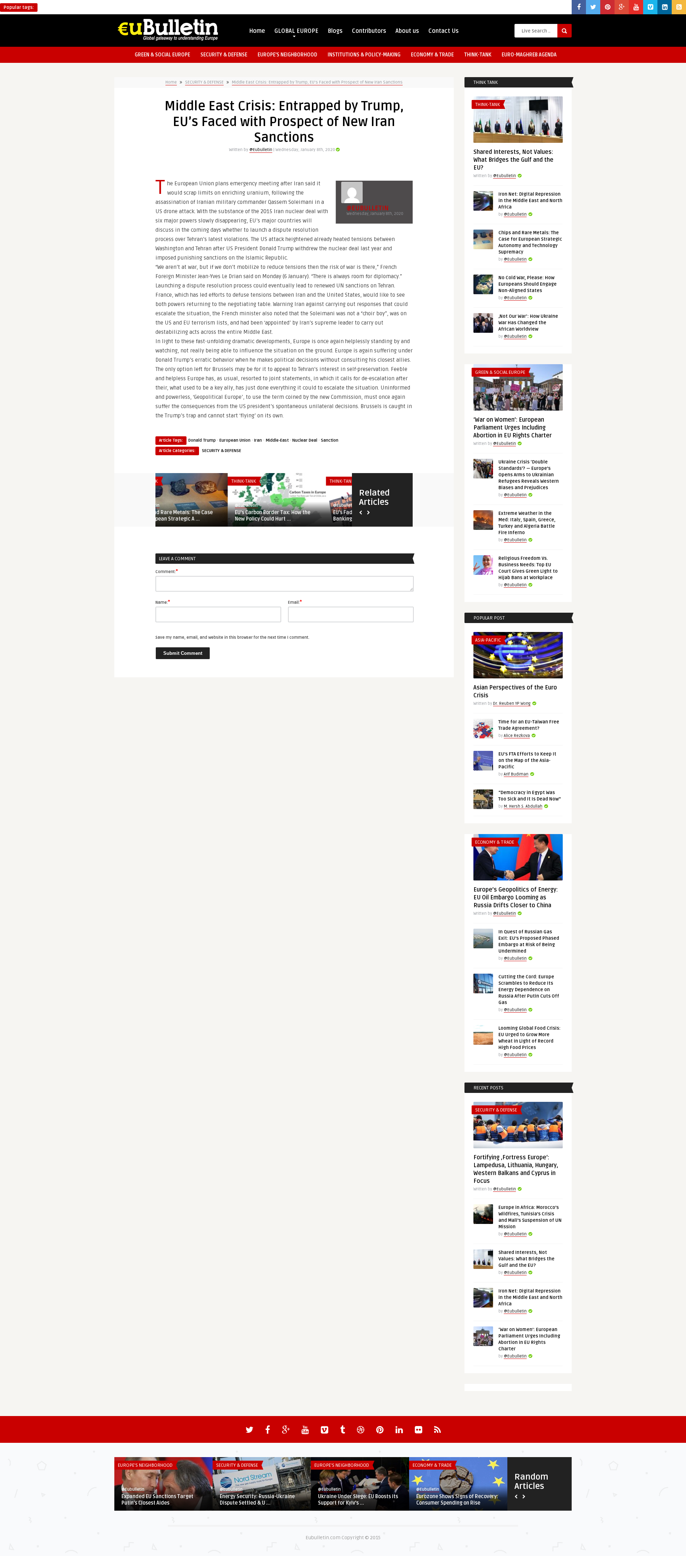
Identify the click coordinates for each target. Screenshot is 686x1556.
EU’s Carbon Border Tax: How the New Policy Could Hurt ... (200, 516)
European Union (234, 440)
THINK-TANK (477, 55)
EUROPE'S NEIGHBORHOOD (145, 1465)
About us (407, 31)
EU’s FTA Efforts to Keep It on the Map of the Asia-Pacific (527, 760)
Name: (162, 602)
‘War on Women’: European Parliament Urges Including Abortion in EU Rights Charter (512, 427)
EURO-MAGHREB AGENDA (529, 55)
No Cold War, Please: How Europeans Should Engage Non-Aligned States (527, 284)
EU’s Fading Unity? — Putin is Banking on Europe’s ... (294, 516)
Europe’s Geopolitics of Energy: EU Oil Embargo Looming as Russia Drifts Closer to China (515, 897)
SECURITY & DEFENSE (223, 55)
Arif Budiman (516, 774)
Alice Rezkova (517, 735)
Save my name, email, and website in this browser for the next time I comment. (232, 637)
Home (257, 31)
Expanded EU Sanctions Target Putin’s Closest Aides (157, 1500)
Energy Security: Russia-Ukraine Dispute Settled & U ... (257, 1500)
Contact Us (443, 31)
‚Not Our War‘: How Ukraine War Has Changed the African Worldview (528, 322)
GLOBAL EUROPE (296, 31)
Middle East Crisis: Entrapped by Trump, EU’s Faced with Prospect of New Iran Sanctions (317, 82)
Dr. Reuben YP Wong (512, 703)
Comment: (166, 571)
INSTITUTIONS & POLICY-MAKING (364, 55)
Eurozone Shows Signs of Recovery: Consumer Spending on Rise (457, 1500)
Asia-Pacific (488, 640)
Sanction (329, 440)
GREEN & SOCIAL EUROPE (162, 55)
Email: (295, 602)
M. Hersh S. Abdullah (523, 806)
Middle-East (277, 440)
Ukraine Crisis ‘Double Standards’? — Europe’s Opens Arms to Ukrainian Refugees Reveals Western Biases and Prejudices (528, 475)
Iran (258, 440)
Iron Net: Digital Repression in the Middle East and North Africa (530, 200)
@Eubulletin (260, 149)
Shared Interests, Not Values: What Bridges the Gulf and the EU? (513, 160)
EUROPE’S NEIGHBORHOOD (287, 55)
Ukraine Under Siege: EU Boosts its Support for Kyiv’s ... (358, 1500)
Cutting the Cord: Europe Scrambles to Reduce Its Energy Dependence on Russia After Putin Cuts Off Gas (528, 989)
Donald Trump (202, 440)
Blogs (335, 31)
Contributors (369, 31)
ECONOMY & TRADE (432, 55)
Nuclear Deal (304, 440)
